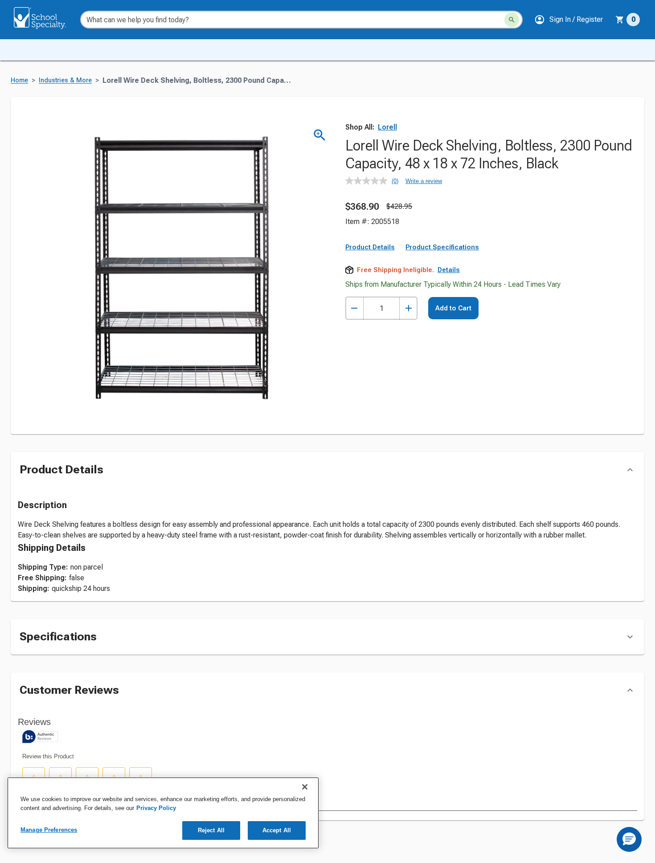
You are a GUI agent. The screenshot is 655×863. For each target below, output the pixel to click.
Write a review (423, 181)
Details (449, 270)
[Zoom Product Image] (320, 135)
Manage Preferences (48, 829)
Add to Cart (453, 308)
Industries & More (65, 80)
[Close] (305, 787)
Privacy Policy (156, 808)
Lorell (387, 127)
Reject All (211, 830)
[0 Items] (619, 19)
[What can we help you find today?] (511, 19)
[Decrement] (354, 308)
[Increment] (408, 308)
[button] (568, 19)
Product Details (370, 247)
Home (19, 80)
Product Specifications (442, 247)
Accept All (276, 830)
